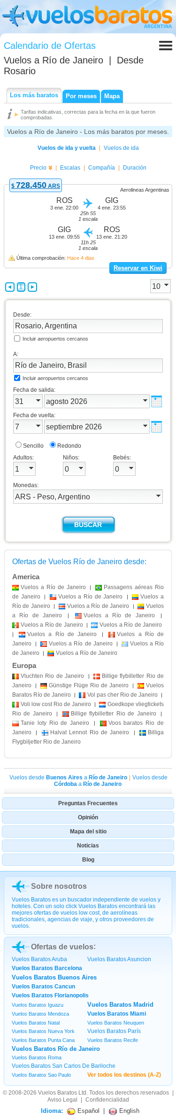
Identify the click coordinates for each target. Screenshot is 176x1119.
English (128, 1110)
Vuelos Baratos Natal (36, 1023)
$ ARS (35, 186)
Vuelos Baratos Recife (112, 1040)
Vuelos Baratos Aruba (39, 959)
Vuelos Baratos (57, 1092)
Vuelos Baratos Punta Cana (43, 1040)
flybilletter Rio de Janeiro (113, 713)
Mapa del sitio (88, 831)
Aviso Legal (62, 1099)
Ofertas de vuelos (62, 947)
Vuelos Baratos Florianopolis (50, 995)
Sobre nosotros (59, 886)
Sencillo (33, 446)
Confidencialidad (107, 1099)
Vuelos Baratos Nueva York (43, 1031)
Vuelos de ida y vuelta (67, 148)
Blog (88, 859)
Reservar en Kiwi (138, 268)
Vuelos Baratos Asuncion (119, 959)
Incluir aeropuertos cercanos (55, 339)
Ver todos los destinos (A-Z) (124, 1075)
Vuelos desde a (68, 777)
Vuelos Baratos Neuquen (115, 1023)
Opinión (88, 817)
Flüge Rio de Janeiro (89, 685)
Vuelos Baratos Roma (36, 1057)
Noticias (88, 845)
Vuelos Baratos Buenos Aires (54, 977)
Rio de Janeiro (52, 676)
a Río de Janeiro (53, 587)
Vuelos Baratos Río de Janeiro (56, 1048)
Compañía (101, 167)
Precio (38, 167)
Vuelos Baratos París (114, 1031)
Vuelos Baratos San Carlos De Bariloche (63, 1066)
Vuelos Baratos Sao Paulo (41, 1075)
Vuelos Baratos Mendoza (40, 1014)
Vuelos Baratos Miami (116, 1013)
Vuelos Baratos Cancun (43, 986)
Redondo (69, 446)
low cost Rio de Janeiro (56, 704)
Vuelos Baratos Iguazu (37, 1005)
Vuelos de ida (121, 148)
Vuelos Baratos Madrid (120, 1004)
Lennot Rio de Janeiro (90, 732)
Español (87, 1110)
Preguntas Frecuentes (88, 803)
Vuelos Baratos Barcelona (47, 968)
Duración (134, 167)
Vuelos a (53, 60)
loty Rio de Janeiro (55, 723)
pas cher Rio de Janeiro (122, 695)
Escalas (70, 167)
